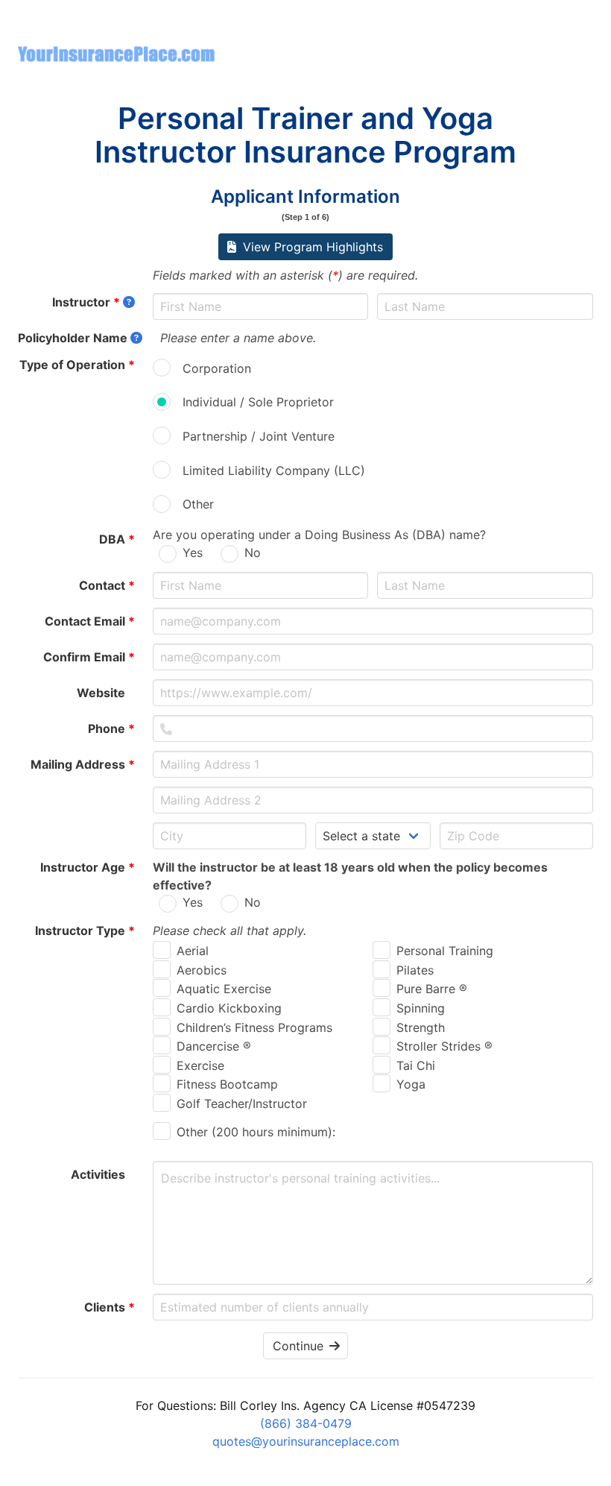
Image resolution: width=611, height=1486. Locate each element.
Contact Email (90, 621)
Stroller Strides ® (444, 1046)
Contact (107, 585)
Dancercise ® (214, 1046)
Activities (103, 1174)
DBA (117, 539)
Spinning (420, 1008)
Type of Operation (77, 364)
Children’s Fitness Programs (254, 1027)
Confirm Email (89, 656)
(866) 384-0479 (306, 1423)
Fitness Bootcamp (227, 1084)
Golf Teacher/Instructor (242, 1103)
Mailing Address (83, 764)
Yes (193, 552)
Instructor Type (85, 930)
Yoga (410, 1084)
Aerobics (202, 970)
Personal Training (444, 950)
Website (106, 692)
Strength (420, 1027)
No (252, 552)
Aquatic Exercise (224, 988)
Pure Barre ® (431, 988)
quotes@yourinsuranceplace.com (305, 1441)
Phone (111, 728)
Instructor (86, 302)
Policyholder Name (72, 337)
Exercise (200, 1065)
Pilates (415, 970)
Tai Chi (415, 1065)
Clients (109, 1307)
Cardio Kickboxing (229, 1008)
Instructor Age (87, 867)
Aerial (193, 950)
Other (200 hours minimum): (256, 1131)
